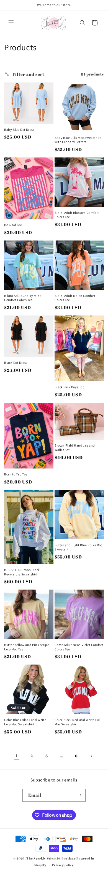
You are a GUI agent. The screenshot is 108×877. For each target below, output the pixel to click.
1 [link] (17, 755)
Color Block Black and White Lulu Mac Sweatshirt (25, 722)
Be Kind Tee (13, 225)
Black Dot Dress (15, 362)
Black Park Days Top (69, 387)
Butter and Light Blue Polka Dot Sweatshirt (78, 547)
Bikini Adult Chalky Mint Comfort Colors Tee (22, 298)
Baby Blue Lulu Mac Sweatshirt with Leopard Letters (78, 140)
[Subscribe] (79, 795)
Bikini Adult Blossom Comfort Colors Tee (77, 215)
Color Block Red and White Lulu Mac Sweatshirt (78, 722)
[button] (11, 23)
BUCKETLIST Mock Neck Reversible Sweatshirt (22, 572)
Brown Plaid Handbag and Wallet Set (75, 447)
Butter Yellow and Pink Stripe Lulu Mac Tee (26, 647)
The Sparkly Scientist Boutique (51, 858)
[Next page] (91, 756)
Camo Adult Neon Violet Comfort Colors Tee (79, 647)
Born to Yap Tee (15, 474)
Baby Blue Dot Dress (19, 129)
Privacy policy (63, 865)
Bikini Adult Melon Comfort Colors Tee (75, 298)
